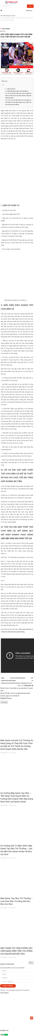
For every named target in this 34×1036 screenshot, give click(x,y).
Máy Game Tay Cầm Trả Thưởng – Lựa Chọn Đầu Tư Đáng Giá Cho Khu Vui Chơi (16, 901)
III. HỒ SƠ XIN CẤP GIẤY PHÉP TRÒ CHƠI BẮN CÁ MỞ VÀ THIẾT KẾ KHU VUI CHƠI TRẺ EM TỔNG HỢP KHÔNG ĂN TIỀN (18, 96)
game (20, 678)
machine (12, 683)
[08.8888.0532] (17, 1028)
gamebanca (5, 680)
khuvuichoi (6, 683)
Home (2, 15)
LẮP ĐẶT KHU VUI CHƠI (12, 538)
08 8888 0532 (4, 1030)
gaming (11, 680)
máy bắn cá (18, 683)
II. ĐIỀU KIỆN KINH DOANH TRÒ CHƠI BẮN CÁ (17, 91)
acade (12, 678)
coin (15, 678)
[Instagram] (2, 1034)
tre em (30, 683)
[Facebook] (0, 1034)
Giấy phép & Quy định (9, 15)
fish (17, 678)
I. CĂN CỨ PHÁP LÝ (10, 89)
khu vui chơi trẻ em (17, 136)
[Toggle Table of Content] (3, 85)
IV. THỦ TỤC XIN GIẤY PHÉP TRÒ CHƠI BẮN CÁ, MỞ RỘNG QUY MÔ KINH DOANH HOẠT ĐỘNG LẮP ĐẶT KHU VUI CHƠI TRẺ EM (18, 102)
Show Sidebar (6, 28)
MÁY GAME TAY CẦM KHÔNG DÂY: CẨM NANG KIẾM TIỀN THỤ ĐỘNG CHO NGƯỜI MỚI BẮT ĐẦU (16, 951)
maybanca (25, 683)
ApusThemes (4, 993)
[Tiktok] (4, 1034)
